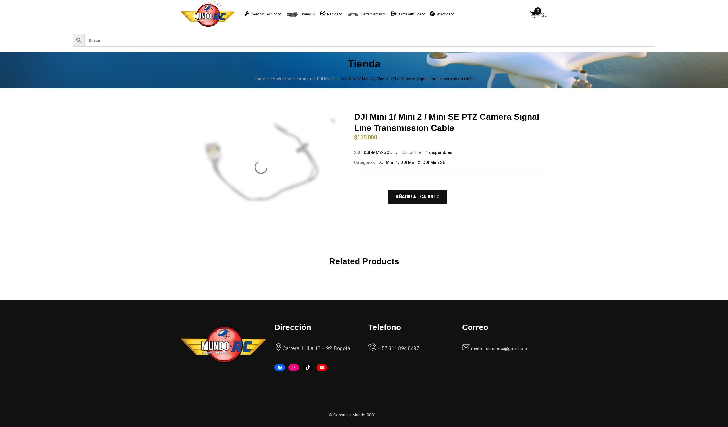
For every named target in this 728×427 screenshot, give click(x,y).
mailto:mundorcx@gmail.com (499, 348)
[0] (533, 14)
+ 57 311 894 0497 (397, 348)
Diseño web (388, 415)
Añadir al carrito (418, 196)
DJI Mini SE (434, 162)
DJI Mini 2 (410, 162)
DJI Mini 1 (388, 162)
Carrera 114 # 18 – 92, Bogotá (316, 348)
